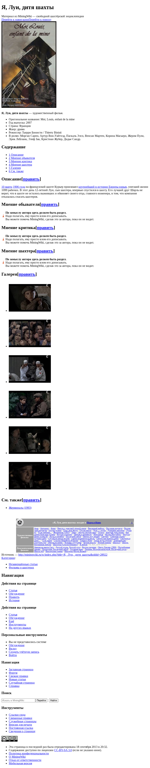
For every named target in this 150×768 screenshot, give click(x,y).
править (31, 179)
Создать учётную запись (24, 651)
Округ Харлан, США (107, 547)
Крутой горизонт (64, 534)
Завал (74, 532)
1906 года (19, 186)
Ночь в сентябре (57, 536)
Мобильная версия (20, 763)
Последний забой (73, 536)
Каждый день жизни (115, 532)
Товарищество (120, 541)
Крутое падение (89, 547)
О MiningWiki (17, 756)
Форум (13, 672)
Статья (13, 590)
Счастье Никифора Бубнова (66, 541)
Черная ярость (89, 543)
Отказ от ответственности (25, 760)
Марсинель (98, 534)
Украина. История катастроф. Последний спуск (105, 549)
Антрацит (44, 528)
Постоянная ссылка (21, 727)
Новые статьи (17, 679)
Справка (14, 685)
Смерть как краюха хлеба (107, 538)
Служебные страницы (22, 721)
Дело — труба (99, 530)
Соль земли (47, 541)
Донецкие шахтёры (116, 530)
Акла (36, 528)
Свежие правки (18, 676)
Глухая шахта (85, 530)
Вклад (12, 648)
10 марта (6, 186)
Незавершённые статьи (23, 564)
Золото (101, 532)
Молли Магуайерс (113, 534)
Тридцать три (40, 543)
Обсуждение (17, 593)
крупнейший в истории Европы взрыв (102, 186)
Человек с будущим (72, 543)
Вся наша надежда (114, 528)
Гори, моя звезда (70, 530)
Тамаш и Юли (86, 541)
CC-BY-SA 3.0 (63, 750)
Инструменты (17, 624)
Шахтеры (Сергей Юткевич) (65, 545)
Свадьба (104, 536)
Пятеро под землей (91, 536)
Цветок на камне (55, 543)
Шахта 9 (116, 543)
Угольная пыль (76, 549)
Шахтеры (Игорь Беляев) (75, 551)
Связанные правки (20, 718)
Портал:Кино (94, 522)
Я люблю (83, 545)
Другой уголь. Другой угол (68, 547)
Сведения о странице (22, 731)
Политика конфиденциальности (29, 753)
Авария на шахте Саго (44, 547)
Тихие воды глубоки (103, 541)
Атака (53, 528)
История (14, 600)
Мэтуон (126, 534)
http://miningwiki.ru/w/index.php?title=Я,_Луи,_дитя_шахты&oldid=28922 (62, 554)
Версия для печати (20, 724)
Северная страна (117, 536)
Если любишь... (45, 532)
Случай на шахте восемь (59, 538)
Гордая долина (55, 530)
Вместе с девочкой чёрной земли (71, 528)
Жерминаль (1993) (20, 507)
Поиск (6, 693)
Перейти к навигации (15, 19)
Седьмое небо (40, 538)
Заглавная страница (21, 669)
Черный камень (104, 543)
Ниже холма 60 (41, 536)
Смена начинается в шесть (83, 538)
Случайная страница (22, 682)
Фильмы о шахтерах (21, 567)
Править (14, 597)
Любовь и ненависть (83, 534)
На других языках (20, 627)
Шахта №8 (39, 551)
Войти (13, 655)
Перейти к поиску (40, 19)
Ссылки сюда (17, 714)
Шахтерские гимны (54, 551)
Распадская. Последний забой (55, 549)
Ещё (11, 621)
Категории (8, 557)
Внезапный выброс (96, 528)
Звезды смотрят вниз (87, 532)
